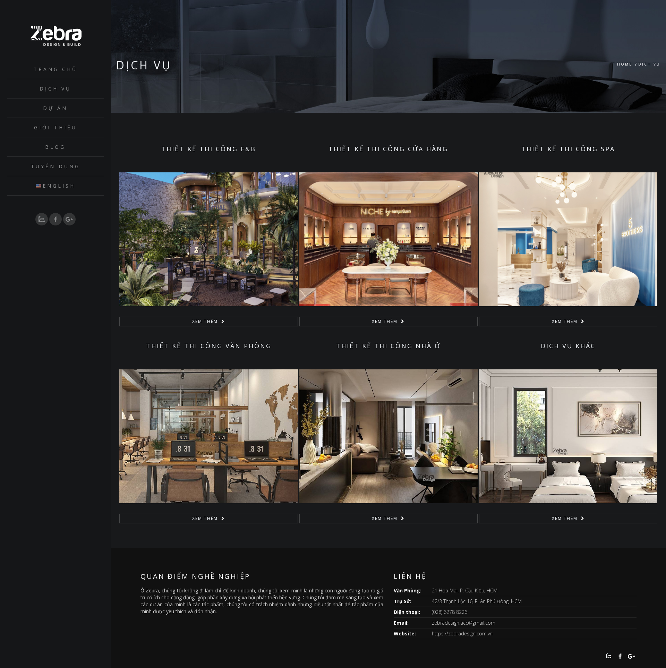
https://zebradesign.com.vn (462, 633)
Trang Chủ (55, 69)
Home (624, 64)
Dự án (55, 108)
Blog (55, 147)
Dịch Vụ (55, 88)
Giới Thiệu (55, 127)
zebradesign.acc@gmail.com (463, 622)
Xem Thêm (205, 321)
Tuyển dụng (55, 166)
